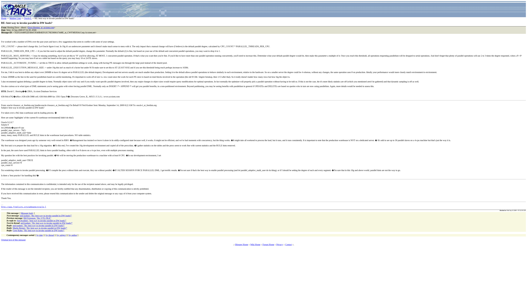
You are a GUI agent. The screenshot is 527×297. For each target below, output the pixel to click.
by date (40, 235)
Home (3, 18)
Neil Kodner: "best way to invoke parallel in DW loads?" (41, 220)
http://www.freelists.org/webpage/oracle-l (23, 207)
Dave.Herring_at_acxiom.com (41, 27)
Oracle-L (28, 18)
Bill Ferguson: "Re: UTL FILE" (37, 218)
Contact (288, 244)
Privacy (279, 244)
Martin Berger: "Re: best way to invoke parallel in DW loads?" (40, 228)
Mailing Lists (15, 18)
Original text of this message (13, 240)
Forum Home (268, 244)
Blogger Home (241, 244)
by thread (50, 235)
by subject (61, 235)
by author (73, 235)
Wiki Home (255, 244)
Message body (27, 213)
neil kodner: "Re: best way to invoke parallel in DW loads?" (46, 216)
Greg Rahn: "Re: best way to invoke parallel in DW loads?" (39, 230)
